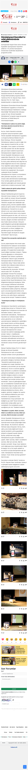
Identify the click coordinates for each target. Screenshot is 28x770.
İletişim (16, 11)
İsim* (2, 671)
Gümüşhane (13, 22)
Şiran (24, 737)
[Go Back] (25, 767)
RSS (4, 742)
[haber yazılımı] (14, 747)
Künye (12, 11)
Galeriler (15, 34)
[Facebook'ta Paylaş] (6, 84)
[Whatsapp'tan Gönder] (14, 84)
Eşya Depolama (19, 727)
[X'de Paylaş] (10, 84)
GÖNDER (14, 689)
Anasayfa (5, 22)
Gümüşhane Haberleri (7, 34)
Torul (9, 737)
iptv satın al (12, 727)
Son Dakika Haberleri (19, 732)
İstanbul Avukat (4, 727)
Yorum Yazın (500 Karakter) (8, 676)
